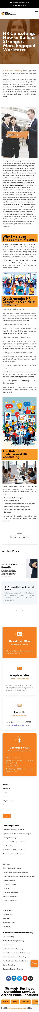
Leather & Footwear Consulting (13, 949)
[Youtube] (25, 978)
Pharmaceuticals (8, 945)
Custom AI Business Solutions (13, 969)
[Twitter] (19, 978)
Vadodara (18, 1002)
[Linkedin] (14, 978)
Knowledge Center (9, 922)
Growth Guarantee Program (12, 868)
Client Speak (7, 926)
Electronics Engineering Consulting (14, 957)
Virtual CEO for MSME (10, 896)
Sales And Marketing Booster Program (15, 872)
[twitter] (15, 537)
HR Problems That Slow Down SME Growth (19, 588)
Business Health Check (10, 900)
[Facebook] (8, 978)
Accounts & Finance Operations (13, 854)
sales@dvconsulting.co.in (21, 2)
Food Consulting (8, 937)
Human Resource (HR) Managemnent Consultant (19, 876)
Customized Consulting (10, 892)
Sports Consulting (9, 965)
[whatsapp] (20, 537)
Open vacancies (8, 914)
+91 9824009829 (20, 5)
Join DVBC (6, 918)
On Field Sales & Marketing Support (14, 850)
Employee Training (9, 880)
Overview (6, 793)
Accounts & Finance (9, 884)
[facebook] (11, 537)
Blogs (5, 805)
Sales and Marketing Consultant (13, 830)
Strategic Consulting (9, 838)
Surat (8, 1002)
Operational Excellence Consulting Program (17, 834)
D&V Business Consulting (16, 1008)
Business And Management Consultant (15, 842)
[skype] (28, 537)
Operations (6, 888)
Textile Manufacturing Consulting (13, 941)
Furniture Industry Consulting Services (15, 961)
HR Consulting (7, 846)
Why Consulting (8, 801)
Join (7, 816)
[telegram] (24, 537)
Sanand (29, 1002)
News (5, 809)
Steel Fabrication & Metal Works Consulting (17, 953)
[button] (16, 610)
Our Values (6, 797)
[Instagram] (30, 978)
